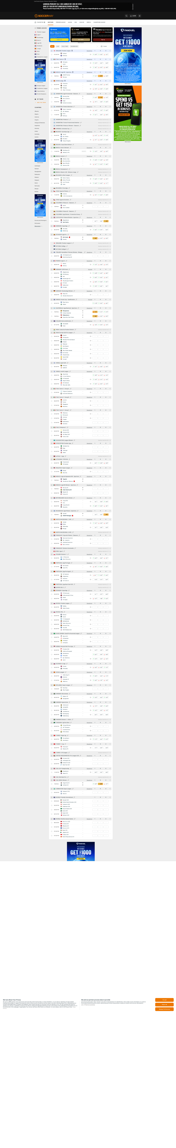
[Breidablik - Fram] (81, 325)
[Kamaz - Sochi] (81, 616)
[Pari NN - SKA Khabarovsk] (81, 629)
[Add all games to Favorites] (51, 50)
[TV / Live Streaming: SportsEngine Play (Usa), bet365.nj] (90, 101)
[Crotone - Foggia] (81, 418)
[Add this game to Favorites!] (51, 54)
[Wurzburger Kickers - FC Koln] (81, 282)
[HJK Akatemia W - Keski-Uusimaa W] (81, 256)
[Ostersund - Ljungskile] (81, 706)
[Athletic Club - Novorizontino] (81, 160)
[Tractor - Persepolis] (81, 336)
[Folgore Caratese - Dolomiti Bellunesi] (81, 392)
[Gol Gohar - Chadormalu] (81, 354)
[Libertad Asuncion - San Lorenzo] (81, 543)
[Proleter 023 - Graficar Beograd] (81, 650)
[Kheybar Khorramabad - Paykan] (81, 341)
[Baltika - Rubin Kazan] (81, 607)
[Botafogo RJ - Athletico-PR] (81, 151)
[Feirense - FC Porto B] (81, 579)
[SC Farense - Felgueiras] (81, 575)
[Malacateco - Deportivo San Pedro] (81, 316)
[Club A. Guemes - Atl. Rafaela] (81, 110)
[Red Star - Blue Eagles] (81, 689)
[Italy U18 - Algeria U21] (81, 831)
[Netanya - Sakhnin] (81, 366)
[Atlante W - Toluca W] (81, 493)
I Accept (164, 1000)
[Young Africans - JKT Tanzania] (81, 726)
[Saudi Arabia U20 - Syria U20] (81, 810)
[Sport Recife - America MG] (81, 164)
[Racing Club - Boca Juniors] (81, 97)
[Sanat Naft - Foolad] (81, 358)
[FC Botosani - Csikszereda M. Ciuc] (81, 594)
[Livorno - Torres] (81, 401)
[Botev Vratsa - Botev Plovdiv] (81, 179)
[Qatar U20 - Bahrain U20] (81, 814)
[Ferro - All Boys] (81, 115)
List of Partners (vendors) (88, 1004)
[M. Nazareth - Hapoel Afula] (81, 379)
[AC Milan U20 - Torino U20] (81, 435)
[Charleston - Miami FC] (81, 772)
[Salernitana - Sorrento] (81, 422)
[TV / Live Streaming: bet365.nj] (90, 471)
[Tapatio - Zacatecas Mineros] (81, 480)
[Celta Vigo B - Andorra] (81, 676)
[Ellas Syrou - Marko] (81, 303)
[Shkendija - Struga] (81, 527)
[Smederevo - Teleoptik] (81, 654)
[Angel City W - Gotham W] (81, 784)
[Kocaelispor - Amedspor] (81, 739)
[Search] (126, 16)
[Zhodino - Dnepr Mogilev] (81, 140)
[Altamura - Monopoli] (81, 414)
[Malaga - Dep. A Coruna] (81, 89)
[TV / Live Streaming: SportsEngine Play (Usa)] (90, 110)
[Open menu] (139, 16)
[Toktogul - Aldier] (81, 451)
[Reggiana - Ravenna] (81, 405)
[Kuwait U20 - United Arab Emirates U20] (81, 801)
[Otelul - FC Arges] (81, 598)
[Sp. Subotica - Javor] (81, 659)
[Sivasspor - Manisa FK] (81, 748)
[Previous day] (97, 46)
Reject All (164, 1004)
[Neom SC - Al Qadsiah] (81, 637)
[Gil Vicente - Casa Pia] (81, 567)
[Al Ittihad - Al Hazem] (81, 641)
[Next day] (110, 46)
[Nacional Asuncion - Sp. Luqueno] (81, 539)
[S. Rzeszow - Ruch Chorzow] (81, 558)
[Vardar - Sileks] (81, 523)
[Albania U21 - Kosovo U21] (81, 827)
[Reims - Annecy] (81, 264)
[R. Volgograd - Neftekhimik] (81, 620)
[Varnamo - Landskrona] (81, 710)
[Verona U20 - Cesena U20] (81, 431)
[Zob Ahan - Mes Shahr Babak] (81, 349)
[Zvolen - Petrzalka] (81, 667)
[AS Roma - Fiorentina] (81, 67)
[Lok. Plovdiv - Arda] (81, 183)
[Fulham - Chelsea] (81, 54)
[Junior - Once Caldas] (81, 206)
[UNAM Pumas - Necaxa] (81, 76)
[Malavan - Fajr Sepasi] (81, 345)
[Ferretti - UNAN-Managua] (81, 514)
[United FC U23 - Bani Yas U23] (81, 764)
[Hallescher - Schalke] (81, 286)
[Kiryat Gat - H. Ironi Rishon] (81, 375)
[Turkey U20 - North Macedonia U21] (81, 835)
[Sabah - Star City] (81, 471)
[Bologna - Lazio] (81, 63)
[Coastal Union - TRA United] (81, 730)
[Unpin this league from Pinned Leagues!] (72, 50)
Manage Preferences (164, 1009)
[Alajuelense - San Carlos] (81, 221)
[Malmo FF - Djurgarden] (81, 697)
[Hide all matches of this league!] (110, 50)
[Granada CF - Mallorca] (81, 680)
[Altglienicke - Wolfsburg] (81, 273)
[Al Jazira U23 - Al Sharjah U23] (81, 759)
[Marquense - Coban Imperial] (81, 312)
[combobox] (104, 46)
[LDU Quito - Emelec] (81, 238)
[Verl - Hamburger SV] (81, 277)
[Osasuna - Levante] (81, 84)
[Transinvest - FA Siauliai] (81, 463)
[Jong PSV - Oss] (81, 502)
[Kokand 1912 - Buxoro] (81, 792)
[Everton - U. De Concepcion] (81, 195)
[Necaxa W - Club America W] (81, 489)
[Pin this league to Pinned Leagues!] (79, 93)
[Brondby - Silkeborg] (81, 230)
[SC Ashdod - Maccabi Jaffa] (81, 384)
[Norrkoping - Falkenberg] (81, 715)
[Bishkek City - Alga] (81, 447)
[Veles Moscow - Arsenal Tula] (81, 624)
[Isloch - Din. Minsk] (81, 135)
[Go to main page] (47, 15)
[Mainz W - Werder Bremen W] (81, 295)
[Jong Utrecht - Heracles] (81, 506)
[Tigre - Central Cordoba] (81, 102)
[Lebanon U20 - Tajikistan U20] (81, 805)
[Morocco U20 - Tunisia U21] (81, 822)
